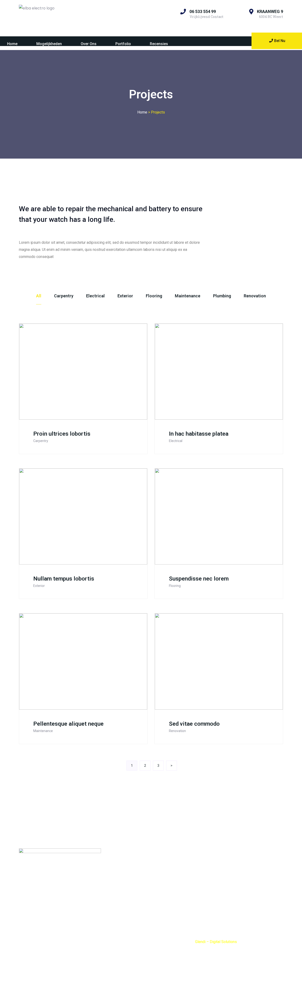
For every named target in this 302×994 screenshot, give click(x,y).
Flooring (154, 295)
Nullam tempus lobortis (63, 578)
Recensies (159, 44)
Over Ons (88, 44)
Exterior (125, 295)
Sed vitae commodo (194, 723)
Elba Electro (116, 870)
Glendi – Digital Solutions (216, 941)
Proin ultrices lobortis (61, 433)
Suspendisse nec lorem (199, 578)
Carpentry (63, 295)
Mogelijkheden (49, 44)
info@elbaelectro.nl (133, 902)
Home (12, 44)
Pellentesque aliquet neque (68, 723)
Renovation (255, 295)
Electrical (95, 295)
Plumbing (222, 295)
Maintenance (187, 295)
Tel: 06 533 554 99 (122, 913)
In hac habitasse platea (198, 433)
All (38, 295)
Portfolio (123, 44)
